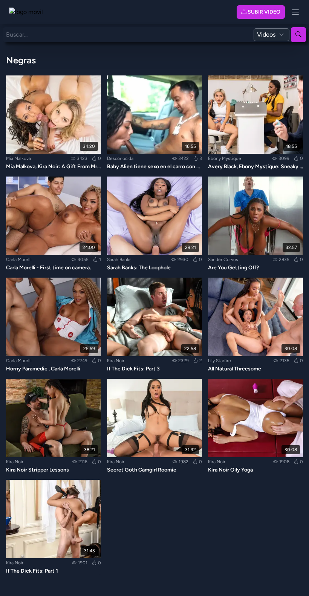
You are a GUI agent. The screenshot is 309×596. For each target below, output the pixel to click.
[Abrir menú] (295, 12)
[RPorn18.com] (30, 12)
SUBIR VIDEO (263, 12)
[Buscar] (298, 34)
